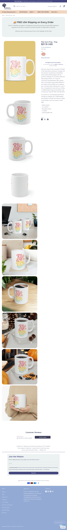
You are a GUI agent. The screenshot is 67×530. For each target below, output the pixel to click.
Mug (44, 48)
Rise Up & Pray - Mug (10, 15)
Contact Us (5, 497)
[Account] (60, 6)
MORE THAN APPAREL (43, 12)
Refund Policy (5, 510)
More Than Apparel (7, 505)
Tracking (4, 499)
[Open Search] (14, 6)
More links (54, 12)
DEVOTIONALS (23, 12)
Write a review (42, 437)
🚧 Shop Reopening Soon (9, 12)
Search (4, 492)
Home (3, 15)
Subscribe (33, 473)
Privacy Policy (6, 507)
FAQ (3, 494)
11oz (43, 54)
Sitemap (4, 512)
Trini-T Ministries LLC (47, 47)
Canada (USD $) (52, 6)
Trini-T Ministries (12, 526)
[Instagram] (48, 491)
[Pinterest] (50, 491)
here (42, 102)
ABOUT (32, 12)
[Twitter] (53, 491)
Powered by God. (19, 526)
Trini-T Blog (5, 502)
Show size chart (45, 57)
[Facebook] (46, 491)
